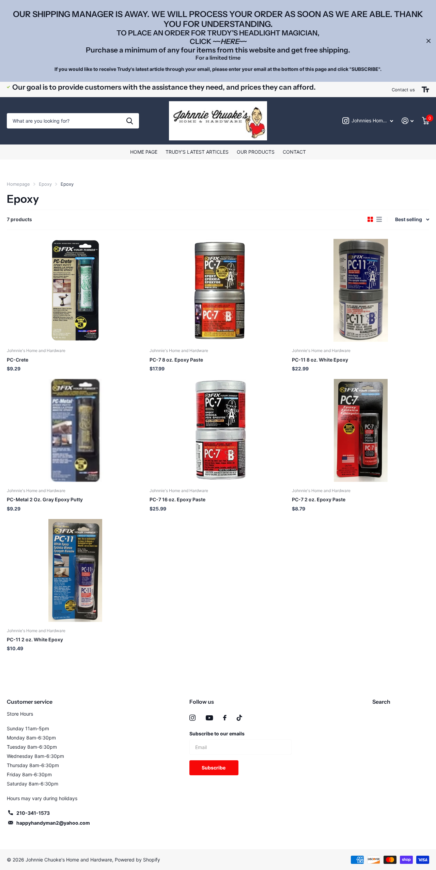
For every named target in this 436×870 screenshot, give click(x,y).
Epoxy (45, 184)
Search (381, 701)
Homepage (18, 184)
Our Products (256, 152)
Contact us (403, 89)
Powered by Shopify (137, 860)
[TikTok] (239, 718)
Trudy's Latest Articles (197, 152)
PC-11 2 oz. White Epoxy (35, 639)
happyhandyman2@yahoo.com (53, 823)
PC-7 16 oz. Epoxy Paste (177, 499)
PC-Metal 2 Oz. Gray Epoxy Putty (45, 499)
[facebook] (225, 717)
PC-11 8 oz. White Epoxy (320, 360)
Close (428, 41)
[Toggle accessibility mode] (425, 89)
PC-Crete (17, 360)
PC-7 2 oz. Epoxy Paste (318, 499)
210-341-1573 (33, 813)
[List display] (379, 219)
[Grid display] (370, 219)
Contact (294, 152)
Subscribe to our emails (217, 733)
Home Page (143, 152)
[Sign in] (408, 120)
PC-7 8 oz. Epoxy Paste (176, 360)
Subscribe (214, 767)
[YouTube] (209, 717)
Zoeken (129, 120)
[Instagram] (192, 718)
